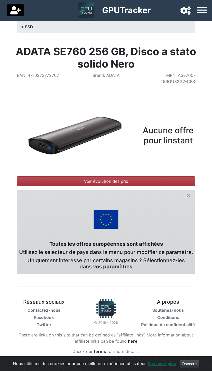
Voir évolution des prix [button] (106, 181)
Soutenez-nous (168, 310)
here (133, 341)
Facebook (44, 317)
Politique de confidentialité (168, 324)
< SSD (27, 26)
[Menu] (202, 11)
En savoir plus (162, 363)
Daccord (189, 363)
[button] (185, 10)
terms (100, 351)
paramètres (117, 266)
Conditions (168, 317)
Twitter (44, 324)
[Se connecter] (15, 10)
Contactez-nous (43, 310)
